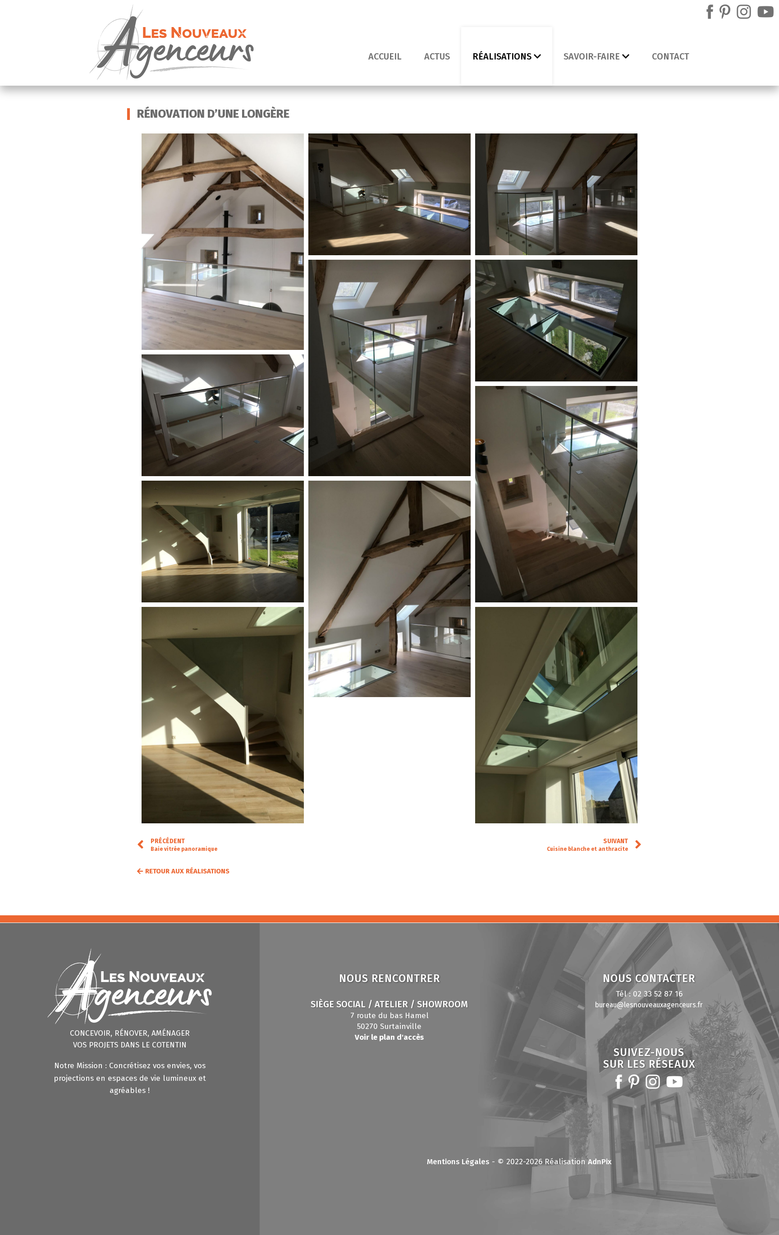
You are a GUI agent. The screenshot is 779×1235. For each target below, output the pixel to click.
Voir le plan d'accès (389, 1037)
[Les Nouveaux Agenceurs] (171, 44)
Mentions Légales (458, 1161)
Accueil (385, 56)
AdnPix (600, 1161)
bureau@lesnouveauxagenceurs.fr (649, 1005)
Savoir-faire (592, 56)
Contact (670, 56)
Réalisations (502, 56)
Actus (437, 56)
